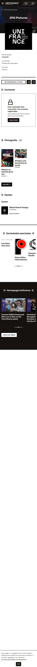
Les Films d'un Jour (5, 244)
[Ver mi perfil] (32, 3)
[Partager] (29, 82)
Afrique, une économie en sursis (21, 163)
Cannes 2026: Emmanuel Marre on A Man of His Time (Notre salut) (12, 317)
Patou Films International (21, 258)
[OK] (18, 664)
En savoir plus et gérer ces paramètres (13, 659)
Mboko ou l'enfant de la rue (7, 172)
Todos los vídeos (9, 335)
